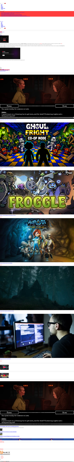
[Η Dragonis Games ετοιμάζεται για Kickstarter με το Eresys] (37, 288)
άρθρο (61, 43)
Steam (2, 69)
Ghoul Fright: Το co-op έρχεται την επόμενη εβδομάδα (6, 167)
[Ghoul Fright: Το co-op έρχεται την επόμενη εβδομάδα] (37, 144)
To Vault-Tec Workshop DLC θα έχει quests (4, 70)
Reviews (2, 7)
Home (1, 4)
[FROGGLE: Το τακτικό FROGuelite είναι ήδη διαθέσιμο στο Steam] (37, 192)
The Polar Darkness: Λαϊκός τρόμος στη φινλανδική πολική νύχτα (8, 119)
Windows (3, 69)
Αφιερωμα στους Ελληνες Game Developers (5, 358)
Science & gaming (3, 8)
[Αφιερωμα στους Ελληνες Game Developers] (37, 336)
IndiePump (5, 461)
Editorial (2, 6)
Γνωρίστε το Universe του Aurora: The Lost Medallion (6, 263)
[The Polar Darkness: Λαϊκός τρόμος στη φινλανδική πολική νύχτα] (37, 97)
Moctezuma (41, 43)
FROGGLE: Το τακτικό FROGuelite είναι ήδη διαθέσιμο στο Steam (8, 215)
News (1, 5)
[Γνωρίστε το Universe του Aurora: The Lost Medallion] (37, 240)
